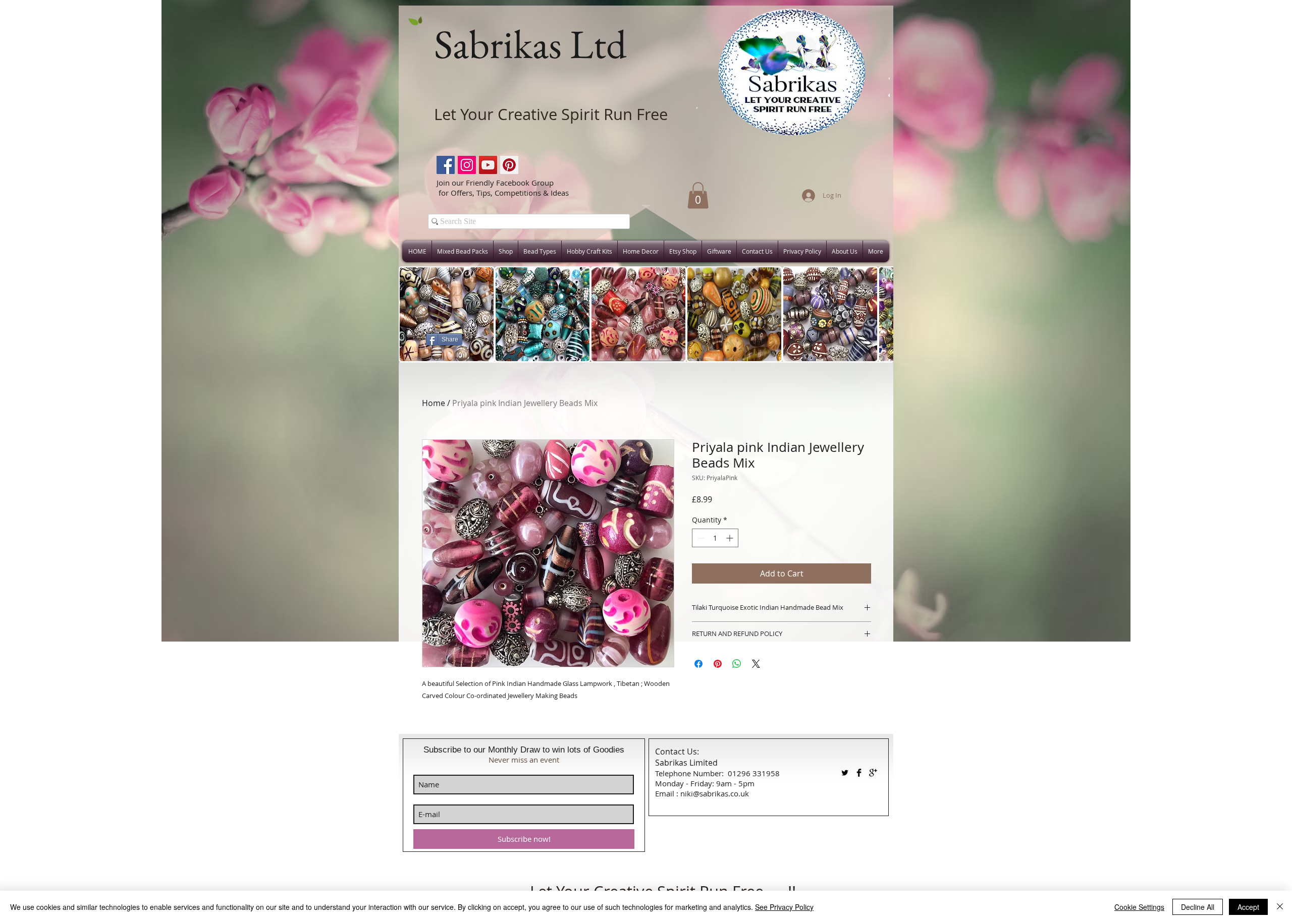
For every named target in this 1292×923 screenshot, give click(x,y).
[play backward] (411, 314)
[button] (698, 195)
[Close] (1280, 907)
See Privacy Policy (784, 907)
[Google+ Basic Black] (873, 773)
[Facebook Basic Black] (859, 773)
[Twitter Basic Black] (845, 773)
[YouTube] (488, 165)
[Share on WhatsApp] (737, 664)
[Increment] (730, 538)
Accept (1248, 907)
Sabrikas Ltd (530, 43)
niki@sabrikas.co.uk (714, 793)
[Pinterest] (509, 165)
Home (433, 403)
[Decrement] (699, 538)
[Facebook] (446, 165)
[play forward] (880, 314)
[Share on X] (756, 664)
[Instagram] (467, 165)
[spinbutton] (715, 538)
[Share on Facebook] (698, 664)
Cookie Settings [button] (1139, 907)
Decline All (1197, 907)
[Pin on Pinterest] (718, 664)
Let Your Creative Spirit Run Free (551, 114)
